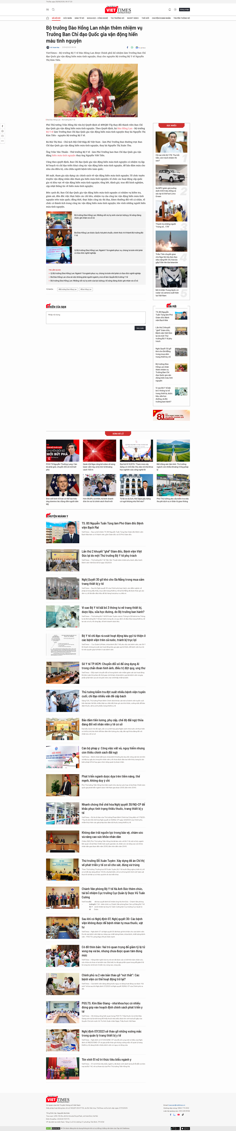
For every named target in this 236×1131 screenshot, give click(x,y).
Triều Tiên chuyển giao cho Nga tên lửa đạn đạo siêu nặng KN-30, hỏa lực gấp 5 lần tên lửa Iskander (167, 258)
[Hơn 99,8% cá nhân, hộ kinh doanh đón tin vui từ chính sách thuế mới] (99, 485)
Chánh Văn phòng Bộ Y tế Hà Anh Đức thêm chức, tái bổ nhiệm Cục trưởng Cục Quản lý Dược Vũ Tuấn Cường (113, 893)
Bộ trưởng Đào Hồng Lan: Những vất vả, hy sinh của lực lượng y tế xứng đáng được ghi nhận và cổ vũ (107, 216)
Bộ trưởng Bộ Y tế (91, 905)
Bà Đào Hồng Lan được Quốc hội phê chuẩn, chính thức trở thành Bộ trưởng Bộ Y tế (108, 234)
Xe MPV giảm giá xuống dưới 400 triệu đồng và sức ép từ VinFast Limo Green (166, 192)
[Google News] (140, 47)
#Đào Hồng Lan (86, 289)
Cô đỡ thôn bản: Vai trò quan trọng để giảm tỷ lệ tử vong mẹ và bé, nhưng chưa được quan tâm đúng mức (113, 951)
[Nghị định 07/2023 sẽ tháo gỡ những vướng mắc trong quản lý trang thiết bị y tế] (62, 1040)
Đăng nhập (184, 9)
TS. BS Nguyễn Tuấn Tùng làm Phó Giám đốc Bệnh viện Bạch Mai (164, 316)
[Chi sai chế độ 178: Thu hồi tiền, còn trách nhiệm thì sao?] (171, 142)
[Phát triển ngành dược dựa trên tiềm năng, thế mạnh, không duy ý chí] (62, 785)
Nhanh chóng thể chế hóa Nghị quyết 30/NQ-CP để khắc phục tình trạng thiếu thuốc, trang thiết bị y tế (113, 808)
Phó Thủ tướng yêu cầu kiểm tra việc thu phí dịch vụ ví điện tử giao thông (173, 500)
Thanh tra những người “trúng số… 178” (166, 225)
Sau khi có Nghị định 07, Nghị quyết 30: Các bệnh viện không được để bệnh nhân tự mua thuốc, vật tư (112, 923)
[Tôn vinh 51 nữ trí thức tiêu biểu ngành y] (62, 1068)
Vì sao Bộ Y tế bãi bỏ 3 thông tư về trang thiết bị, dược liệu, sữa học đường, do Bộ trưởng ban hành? (164, 395)
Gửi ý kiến (140, 328)
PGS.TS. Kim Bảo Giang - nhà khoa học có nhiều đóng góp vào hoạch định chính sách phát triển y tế (112, 1007)
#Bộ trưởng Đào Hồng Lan (68, 289)
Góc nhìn (67, 18)
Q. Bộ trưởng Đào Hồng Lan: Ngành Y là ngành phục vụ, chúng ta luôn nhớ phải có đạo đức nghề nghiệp (108, 251)
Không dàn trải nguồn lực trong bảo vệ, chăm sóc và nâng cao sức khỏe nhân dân (112, 835)
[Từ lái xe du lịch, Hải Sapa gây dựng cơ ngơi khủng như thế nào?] (136, 485)
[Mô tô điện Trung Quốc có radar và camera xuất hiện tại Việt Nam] (171, 277)
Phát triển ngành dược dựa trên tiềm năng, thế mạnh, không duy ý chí (111, 778)
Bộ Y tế (49, 131)
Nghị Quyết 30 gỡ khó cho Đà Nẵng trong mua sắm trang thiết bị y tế (163, 352)
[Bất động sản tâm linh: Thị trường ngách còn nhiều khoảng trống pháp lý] (173, 451)
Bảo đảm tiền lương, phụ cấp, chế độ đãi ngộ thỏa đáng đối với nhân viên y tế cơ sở (112, 722)
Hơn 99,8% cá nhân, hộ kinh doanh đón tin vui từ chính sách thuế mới (98, 500)
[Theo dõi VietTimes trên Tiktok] (183, 1115)
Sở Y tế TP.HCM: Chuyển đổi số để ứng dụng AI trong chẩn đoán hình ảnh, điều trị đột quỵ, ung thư (113, 666)
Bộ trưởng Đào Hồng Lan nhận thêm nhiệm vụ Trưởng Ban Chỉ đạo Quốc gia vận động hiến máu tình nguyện (164, 372)
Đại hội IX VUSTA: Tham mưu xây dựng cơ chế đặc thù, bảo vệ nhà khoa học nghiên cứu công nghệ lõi (136, 467)
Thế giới (145, 18)
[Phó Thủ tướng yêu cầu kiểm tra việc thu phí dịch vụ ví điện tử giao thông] (173, 485)
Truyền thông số (181, 18)
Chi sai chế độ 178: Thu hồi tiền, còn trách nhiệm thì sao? (167, 158)
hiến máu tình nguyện (64, 155)
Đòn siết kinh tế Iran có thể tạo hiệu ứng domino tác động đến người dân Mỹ (62, 501)
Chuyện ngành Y (57, 516)
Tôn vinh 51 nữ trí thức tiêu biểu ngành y (106, 1059)
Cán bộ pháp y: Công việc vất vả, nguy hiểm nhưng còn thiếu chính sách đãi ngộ (113, 750)
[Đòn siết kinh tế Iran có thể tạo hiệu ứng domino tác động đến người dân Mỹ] (62, 485)
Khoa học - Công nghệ (97, 18)
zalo (175, 1115)
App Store (175, 1128)
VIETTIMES (118, 10)
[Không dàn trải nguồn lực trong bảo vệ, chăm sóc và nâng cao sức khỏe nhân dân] (62, 841)
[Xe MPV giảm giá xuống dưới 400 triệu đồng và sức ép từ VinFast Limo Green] (171, 175)
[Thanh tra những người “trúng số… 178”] (171, 211)
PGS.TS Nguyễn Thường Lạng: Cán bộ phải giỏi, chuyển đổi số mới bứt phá (61, 467)
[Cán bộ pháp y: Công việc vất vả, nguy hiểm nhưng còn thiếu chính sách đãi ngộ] (62, 757)
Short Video (133, 18)
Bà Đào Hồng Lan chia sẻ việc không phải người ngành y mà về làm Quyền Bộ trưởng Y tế (89, 277)
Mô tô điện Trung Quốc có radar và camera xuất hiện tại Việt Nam (167, 293)
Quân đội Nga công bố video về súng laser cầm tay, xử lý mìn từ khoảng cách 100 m (99, 467)
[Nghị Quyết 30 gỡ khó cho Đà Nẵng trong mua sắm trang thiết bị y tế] (181, 352)
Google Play (185, 1128)
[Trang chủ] (47, 18)
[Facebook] (127, 47)
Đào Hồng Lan (124, 128)
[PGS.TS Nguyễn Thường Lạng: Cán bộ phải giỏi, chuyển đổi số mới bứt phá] (62, 451)
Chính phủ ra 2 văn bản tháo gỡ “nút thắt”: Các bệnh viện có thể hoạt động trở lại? (110, 977)
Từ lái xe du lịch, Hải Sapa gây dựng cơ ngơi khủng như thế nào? (135, 500)
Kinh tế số (79, 18)
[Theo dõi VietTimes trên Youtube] (178, 1115)
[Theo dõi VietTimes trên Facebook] (171, 1115)
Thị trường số (117, 18)
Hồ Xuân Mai (54, 47)
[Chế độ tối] (175, 9)
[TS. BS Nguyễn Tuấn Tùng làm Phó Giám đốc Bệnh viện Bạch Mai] (181, 315)
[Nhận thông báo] (169, 9)
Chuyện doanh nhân (161, 18)
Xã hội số (56, 18)
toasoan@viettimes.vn (176, 1105)
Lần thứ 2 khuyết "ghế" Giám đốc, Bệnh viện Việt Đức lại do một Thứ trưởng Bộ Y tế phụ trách (164, 334)
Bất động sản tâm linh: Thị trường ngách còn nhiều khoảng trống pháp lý (172, 467)
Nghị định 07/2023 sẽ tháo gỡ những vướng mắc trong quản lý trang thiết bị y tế (111, 1033)
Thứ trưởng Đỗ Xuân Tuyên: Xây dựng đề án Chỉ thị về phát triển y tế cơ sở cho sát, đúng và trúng (113, 863)
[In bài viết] (132, 47)
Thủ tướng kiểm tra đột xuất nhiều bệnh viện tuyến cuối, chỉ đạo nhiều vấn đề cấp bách (114, 694)
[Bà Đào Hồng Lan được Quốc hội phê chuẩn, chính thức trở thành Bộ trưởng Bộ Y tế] (59, 237)
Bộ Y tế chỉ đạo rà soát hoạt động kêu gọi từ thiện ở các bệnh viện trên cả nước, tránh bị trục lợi (114, 638)
